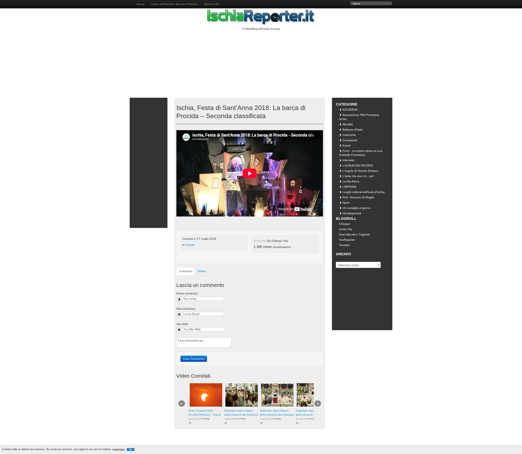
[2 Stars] (257, 241)
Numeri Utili (211, 4)
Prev (181, 403)
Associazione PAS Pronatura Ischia (359, 117)
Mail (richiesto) (185, 308)
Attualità (347, 124)
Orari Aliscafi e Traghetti (354, 234)
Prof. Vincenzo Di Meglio (358, 197)
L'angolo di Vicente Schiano (360, 170)
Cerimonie (349, 135)
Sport (345, 202)
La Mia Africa (350, 181)
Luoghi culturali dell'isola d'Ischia (363, 192)
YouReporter (347, 239)
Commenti (185, 271)
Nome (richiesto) (187, 293)
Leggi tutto (119, 449)
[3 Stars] (260, 241)
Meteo (202, 271)
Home (140, 4)
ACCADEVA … (351, 109)
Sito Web (182, 324)
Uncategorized (351, 213)
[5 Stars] (264, 241)
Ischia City (345, 229)
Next (317, 403)
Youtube (344, 245)
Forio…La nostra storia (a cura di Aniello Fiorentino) (360, 153)
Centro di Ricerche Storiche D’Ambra (174, 4)
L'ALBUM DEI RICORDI (357, 165)
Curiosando (349, 140)
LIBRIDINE (349, 186)
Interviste (348, 160)
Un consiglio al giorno (356, 208)
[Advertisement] (261, 61)
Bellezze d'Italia (352, 129)
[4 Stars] (262, 241)
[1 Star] (255, 241)
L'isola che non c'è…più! (358, 176)
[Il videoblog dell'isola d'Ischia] (129, 2)
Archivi (340, 258)
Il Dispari (344, 223)
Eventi (190, 244)
